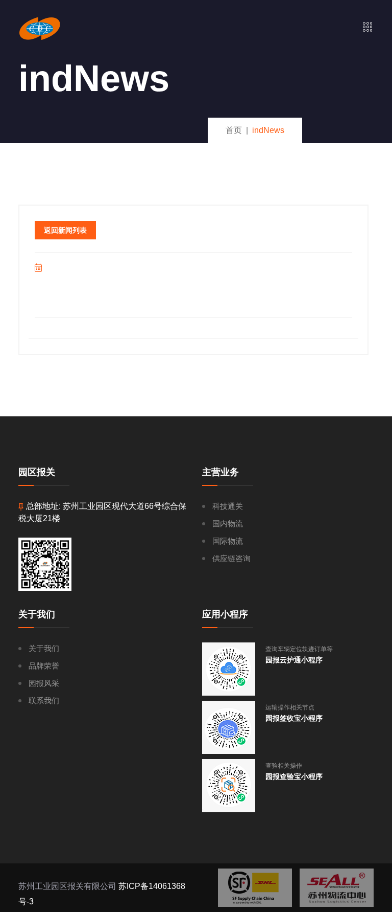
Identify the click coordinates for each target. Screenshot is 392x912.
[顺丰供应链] (255, 888)
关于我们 (44, 648)
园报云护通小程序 (294, 660)
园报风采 (44, 683)
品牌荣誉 (44, 665)
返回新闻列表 (65, 230)
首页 (234, 130)
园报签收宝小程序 (294, 718)
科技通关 (227, 506)
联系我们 (44, 700)
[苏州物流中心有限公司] (337, 888)
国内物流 (227, 523)
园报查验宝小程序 (294, 776)
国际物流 (227, 541)
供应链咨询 (231, 558)
